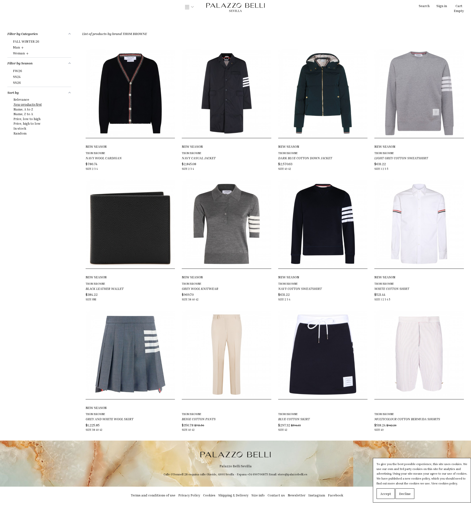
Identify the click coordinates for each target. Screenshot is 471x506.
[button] (189, 7)
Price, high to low (26, 123)
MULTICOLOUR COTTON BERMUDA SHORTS (407, 419)
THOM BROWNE (95, 153)
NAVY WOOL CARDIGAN (104, 158)
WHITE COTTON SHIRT (391, 288)
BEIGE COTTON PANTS (199, 419)
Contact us (276, 495)
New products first (27, 104)
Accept (385, 494)
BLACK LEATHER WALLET (105, 288)
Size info (258, 495)
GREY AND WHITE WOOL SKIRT (109, 419)
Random (19, 133)
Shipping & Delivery (233, 495)
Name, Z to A (23, 114)
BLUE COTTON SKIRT (294, 419)
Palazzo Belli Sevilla (236, 466)
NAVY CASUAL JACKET (199, 158)
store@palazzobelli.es (292, 474)
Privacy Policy (189, 495)
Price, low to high (26, 119)
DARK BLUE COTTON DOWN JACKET (305, 158)
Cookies (209, 495)
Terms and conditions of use (153, 495)
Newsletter (296, 495)
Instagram (316, 495)
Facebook (335, 495)
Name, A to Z (23, 109)
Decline (405, 494)
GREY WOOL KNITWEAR (200, 288)
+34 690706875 (257, 474)
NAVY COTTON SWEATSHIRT (300, 288)
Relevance (21, 99)
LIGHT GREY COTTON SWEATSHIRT (401, 158)
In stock (19, 128)
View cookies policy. (444, 483)
